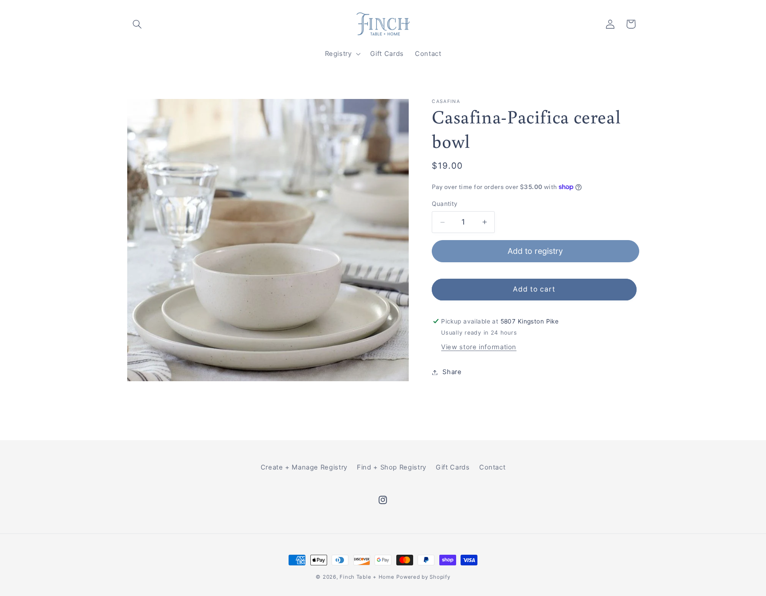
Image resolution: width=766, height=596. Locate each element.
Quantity (444, 204)
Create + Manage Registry (304, 467)
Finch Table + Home (367, 577)
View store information (478, 347)
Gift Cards (452, 467)
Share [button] (451, 372)
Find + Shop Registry (391, 467)
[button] (137, 24)
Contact (492, 467)
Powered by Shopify (423, 577)
